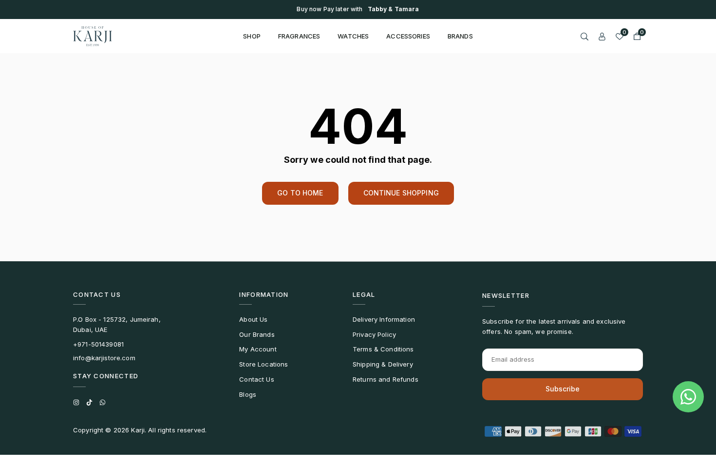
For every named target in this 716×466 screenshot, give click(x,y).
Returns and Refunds (385, 379)
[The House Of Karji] (92, 35)
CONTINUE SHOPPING (401, 193)
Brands (460, 36)
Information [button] (263, 294)
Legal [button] (364, 294)
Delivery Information (384, 319)
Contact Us (256, 379)
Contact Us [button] (97, 294)
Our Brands (256, 334)
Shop (252, 36)
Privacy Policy (374, 334)
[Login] (602, 36)
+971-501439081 (98, 344)
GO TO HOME (300, 193)
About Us (253, 319)
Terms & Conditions (383, 349)
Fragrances (299, 36)
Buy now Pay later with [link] (358, 9)
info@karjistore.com (104, 357)
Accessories (408, 36)
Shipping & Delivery (383, 364)
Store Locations (263, 364)
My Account (257, 349)
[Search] (584, 36)
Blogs (247, 394)
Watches (353, 36)
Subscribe (563, 389)
